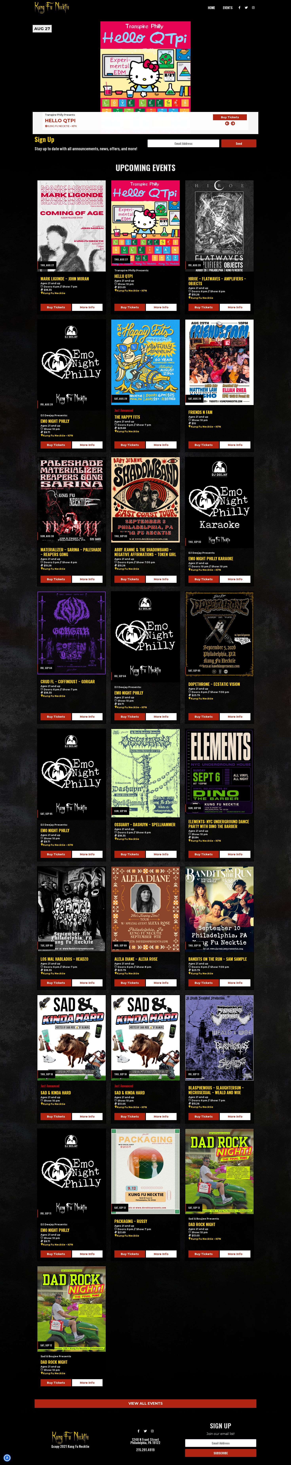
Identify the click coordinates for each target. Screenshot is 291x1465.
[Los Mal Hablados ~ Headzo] (71, 909)
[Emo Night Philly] (71, 365)
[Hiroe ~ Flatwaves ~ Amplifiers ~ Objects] (145, 77)
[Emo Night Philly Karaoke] (219, 502)
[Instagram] (253, 8)
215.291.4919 (145, 1449)
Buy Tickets (230, 120)
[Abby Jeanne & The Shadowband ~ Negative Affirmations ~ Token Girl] (145, 500)
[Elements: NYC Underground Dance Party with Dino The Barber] (219, 771)
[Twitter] (246, 8)
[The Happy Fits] (145, 362)
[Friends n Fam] (219, 362)
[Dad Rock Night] (219, 1171)
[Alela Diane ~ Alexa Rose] (145, 909)
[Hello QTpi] (145, 223)
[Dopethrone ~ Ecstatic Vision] (219, 634)
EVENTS (228, 7)
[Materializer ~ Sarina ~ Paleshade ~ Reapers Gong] (71, 500)
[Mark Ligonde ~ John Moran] (71, 225)
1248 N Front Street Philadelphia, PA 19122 (145, 1441)
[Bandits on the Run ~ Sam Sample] (219, 909)
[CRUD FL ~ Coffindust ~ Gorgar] (71, 632)
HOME (211, 7)
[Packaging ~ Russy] (145, 1171)
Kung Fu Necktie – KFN (132, 290)
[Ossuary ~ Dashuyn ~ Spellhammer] (145, 773)
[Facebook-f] (239, 8)
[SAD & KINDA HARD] (71, 1038)
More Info (87, 307)
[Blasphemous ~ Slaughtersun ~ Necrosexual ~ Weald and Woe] (219, 1038)
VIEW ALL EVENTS (145, 1403)
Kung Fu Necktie (54, 293)
